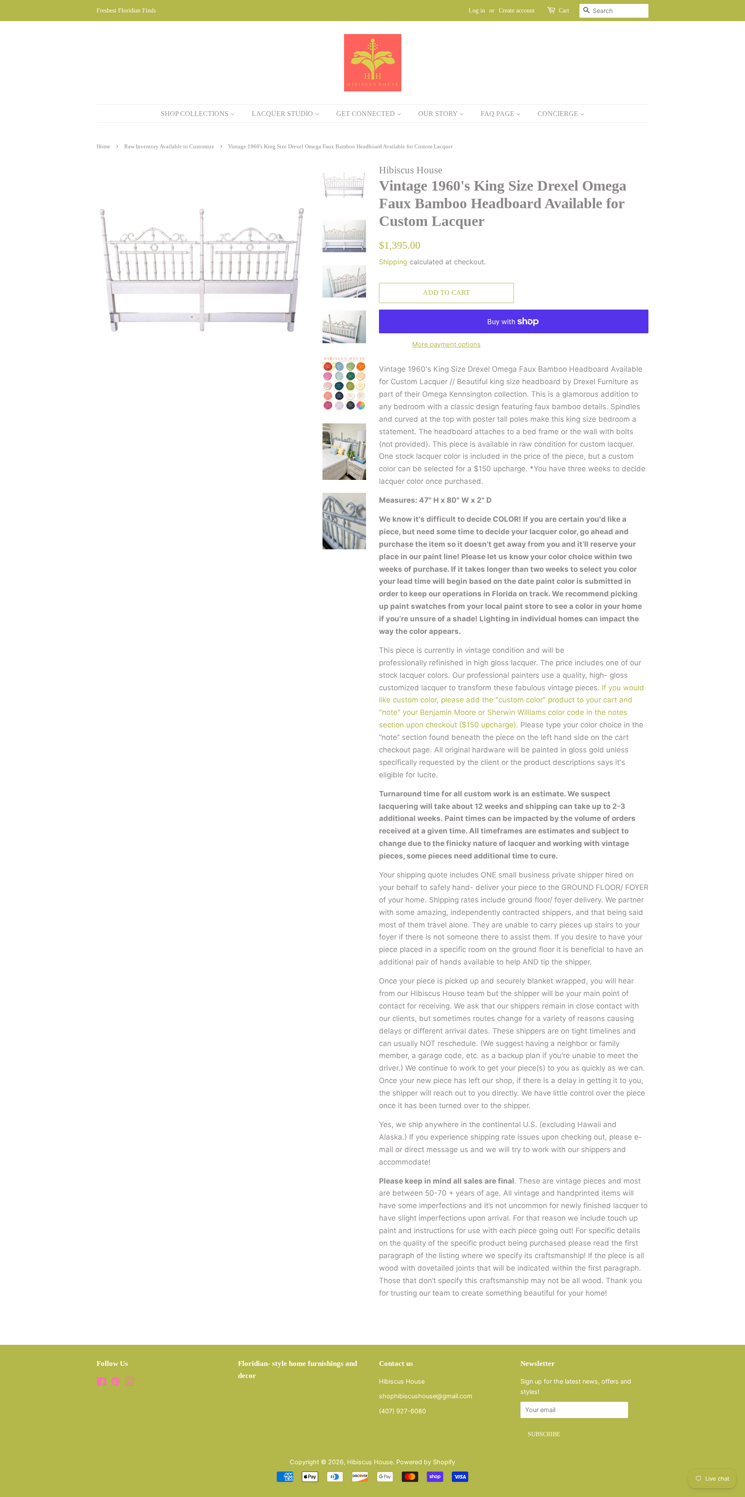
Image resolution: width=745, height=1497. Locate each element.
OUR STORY (438, 113)
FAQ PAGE (498, 113)
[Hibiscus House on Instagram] (129, 1383)
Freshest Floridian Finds (126, 10)
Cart (564, 10)
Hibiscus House (370, 1462)
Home (103, 147)
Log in (477, 10)
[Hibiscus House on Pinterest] (115, 1383)
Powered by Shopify (425, 1462)
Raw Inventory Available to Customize (169, 147)
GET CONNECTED (366, 113)
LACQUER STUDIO (283, 113)
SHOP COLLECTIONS (195, 113)
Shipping (393, 261)
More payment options (446, 344)
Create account (517, 10)
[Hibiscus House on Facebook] (101, 1383)
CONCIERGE (559, 113)
